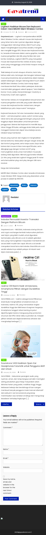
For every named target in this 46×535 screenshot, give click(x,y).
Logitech (5, 189)
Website (6, 467)
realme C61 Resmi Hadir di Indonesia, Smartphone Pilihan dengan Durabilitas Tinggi (20, 289)
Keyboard (33, 185)
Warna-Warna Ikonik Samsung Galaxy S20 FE (40, 404)
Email (5, 458)
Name (6, 449)
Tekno (4, 24)
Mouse (14, 189)
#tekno (24, 185)
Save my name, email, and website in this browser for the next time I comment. (9, 486)
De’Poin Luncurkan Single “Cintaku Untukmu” (8, 404)
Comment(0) (32, 32)
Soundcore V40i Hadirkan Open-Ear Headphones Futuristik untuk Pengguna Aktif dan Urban (23, 366)
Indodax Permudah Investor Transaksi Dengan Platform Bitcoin (20, 221)
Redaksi (21, 32)
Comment (8, 427)
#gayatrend (14, 185)
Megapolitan (6, 216)
